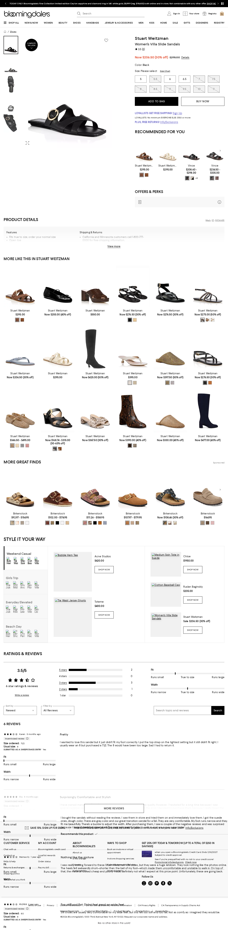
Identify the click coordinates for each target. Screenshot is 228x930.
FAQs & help (10, 861)
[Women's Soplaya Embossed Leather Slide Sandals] (95, 412)
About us (77, 852)
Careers (77, 864)
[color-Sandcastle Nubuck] (132, 523)
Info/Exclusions (169, 122)
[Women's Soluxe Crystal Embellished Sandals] (207, 286)
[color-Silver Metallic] (22, 445)
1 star (63, 695)
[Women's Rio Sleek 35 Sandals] (132, 349)
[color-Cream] (212, 320)
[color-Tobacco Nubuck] (137, 523)
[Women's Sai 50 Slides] (57, 412)
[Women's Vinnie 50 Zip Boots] (95, 349)
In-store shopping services (120, 858)
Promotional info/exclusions (169, 862)
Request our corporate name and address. (146, 917)
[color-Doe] (146, 175)
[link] (144, 170)
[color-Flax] (192, 178)
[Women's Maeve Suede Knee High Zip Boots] (207, 412)
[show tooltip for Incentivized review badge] (26, 738)
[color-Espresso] (130, 445)
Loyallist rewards (46, 855)
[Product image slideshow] (67, 92)
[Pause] (222, 3)
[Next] (220, 151)
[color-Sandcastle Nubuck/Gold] (67, 523)
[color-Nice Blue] (202, 320)
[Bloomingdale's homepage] (5, 31)
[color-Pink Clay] (212, 523)
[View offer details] (179, 202)
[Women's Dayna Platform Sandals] (95, 286)
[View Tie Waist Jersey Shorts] (73, 617)
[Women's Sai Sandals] (144, 151)
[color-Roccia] (135, 445)
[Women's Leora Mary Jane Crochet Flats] (20, 412)
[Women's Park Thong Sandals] (20, 349)
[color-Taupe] (202, 523)
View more (113, 246)
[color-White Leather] (27, 523)
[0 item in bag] (221, 13)
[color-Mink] (100, 523)
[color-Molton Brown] (217, 178)
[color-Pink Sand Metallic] (27, 445)
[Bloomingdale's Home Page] (27, 14)
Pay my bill (43, 867)
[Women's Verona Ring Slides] (214, 151)
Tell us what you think (14, 879)
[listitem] (114, 3)
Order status (44, 861)
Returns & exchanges (14, 867)
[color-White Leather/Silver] (62, 523)
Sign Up (177, 113)
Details (185, 57)
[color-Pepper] (85, 523)
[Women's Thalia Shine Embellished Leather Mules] (170, 349)
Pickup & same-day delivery (121, 864)
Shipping (121, 247)
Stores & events (115, 870)
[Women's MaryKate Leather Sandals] (170, 286)
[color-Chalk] (17, 445)
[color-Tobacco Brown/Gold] (52, 523)
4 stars (63, 676)
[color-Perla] (172, 382)
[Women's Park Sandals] (207, 349)
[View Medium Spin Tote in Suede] (166, 564)
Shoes (13, 31)
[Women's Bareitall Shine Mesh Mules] (170, 412)
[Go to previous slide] (6, 3)
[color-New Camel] (60, 449)
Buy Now (202, 101)
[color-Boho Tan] (210, 382)
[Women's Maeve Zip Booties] (132, 412)
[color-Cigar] (141, 175)
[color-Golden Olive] (167, 382)
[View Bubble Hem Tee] (73, 572)
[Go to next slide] (218, 3)
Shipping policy (12, 873)
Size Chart (165, 71)
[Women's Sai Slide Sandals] (168, 151)
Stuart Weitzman (151, 38)
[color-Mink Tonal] (127, 523)
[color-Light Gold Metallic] (12, 445)
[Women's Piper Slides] (191, 151)
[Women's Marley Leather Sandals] (132, 286)
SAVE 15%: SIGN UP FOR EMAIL (47, 827)
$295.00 (175, 57)
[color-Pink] (170, 523)
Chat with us (10, 849)
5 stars (63, 669)
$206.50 (155, 57)
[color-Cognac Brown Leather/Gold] (47, 523)
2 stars (63, 689)
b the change (79, 858)
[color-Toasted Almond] (207, 320)
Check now (191, 862)
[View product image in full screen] (27, 143)
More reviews (114, 808)
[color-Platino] (135, 320)
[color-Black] (187, 178)
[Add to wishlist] (106, 40)
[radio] (141, 175)
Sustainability (79, 870)
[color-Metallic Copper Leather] (17, 523)
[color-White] (175, 523)
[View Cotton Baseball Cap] (166, 594)
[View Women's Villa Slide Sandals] (166, 624)
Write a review (22, 695)
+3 (196, 178)
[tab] (11, 45)
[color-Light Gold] (135, 382)
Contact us (9, 855)
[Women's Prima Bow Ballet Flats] (57, 286)
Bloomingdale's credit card (52, 849)
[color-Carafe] (207, 523)
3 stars (63, 682)
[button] (58, 92)
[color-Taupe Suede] (12, 523)
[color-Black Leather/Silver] (57, 523)
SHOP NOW (212, 3)
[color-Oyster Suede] (22, 523)
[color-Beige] (90, 523)
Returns (137, 247)
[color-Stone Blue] (105, 523)
